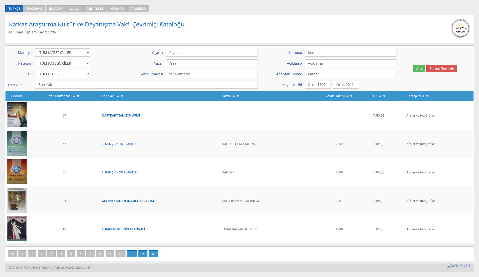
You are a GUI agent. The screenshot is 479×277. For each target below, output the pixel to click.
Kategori (413, 96)
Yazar (226, 96)
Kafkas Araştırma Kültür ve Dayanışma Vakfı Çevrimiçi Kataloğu (97, 24)
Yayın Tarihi (335, 96)
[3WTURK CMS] (458, 266)
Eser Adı (109, 96)
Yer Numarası (60, 96)
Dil (375, 96)
